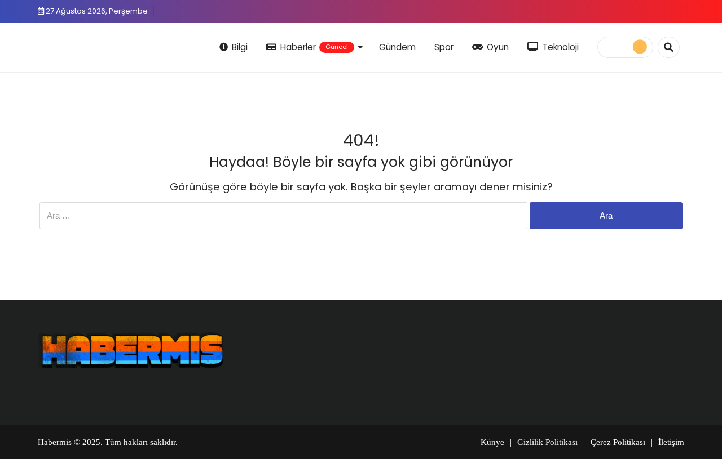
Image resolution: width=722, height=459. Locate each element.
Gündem (397, 47)
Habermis (55, 442)
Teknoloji (561, 47)
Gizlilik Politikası (547, 442)
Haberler (314, 47)
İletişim (671, 442)
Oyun (498, 47)
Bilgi (240, 47)
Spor (444, 47)
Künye (492, 442)
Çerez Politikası (618, 442)
